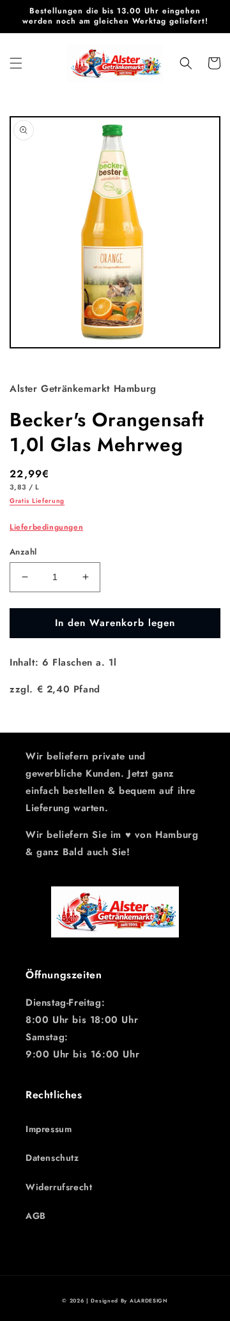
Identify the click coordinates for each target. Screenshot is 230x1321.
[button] (16, 63)
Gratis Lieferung (37, 500)
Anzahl (23, 552)
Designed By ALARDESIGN (129, 1300)
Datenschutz (52, 1157)
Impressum (49, 1129)
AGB (36, 1215)
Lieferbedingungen (46, 527)
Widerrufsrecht (59, 1187)
